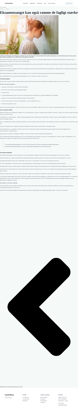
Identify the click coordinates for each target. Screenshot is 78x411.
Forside (1, 9)
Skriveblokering (43, 400)
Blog (45, 3)
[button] (69, 3)
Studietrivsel (42, 399)
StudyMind (9, 3)
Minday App (39, 3)
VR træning (42, 402)
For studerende (26, 397)
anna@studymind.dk (62, 405)
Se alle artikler (3, 7)
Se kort (66, 400)
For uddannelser (26, 399)
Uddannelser (32, 3)
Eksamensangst (43, 397)
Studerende (25, 3)
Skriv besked (61, 400)
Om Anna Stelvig (51, 3)
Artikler (7, 9)
